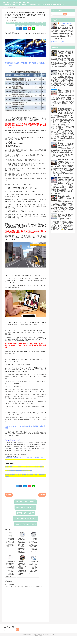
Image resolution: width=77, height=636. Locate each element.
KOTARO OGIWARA (65, 23)
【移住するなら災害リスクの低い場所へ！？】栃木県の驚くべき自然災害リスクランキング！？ (66, 92)
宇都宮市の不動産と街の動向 (23, 25)
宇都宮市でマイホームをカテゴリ (25, 501)
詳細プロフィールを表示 (57, 42)
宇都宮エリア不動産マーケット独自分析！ (16, 2)
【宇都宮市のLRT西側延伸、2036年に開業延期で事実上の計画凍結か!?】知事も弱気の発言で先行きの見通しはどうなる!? (66, 110)
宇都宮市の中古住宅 (22, 466)
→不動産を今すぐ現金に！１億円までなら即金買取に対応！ (18, 470)
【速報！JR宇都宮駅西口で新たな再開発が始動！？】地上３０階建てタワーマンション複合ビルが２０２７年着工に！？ (66, 180)
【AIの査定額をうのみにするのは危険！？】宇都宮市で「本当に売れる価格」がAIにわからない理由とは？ (66, 127)
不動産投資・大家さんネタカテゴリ (25, 524)
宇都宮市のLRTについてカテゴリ (25, 507)
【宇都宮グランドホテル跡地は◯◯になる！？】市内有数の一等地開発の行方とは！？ (66, 144)
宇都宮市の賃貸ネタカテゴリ (25, 513)
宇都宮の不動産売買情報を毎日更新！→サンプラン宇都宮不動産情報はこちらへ (25, 458)
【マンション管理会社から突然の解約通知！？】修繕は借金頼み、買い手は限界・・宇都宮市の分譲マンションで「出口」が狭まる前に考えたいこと (66, 73)
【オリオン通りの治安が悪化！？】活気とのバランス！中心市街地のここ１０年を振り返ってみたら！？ (66, 198)
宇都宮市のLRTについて (27, 22)
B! (25, 28)
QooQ (41, 635)
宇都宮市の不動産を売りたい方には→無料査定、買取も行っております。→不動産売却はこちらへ (25, 475)
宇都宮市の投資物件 (39, 466)
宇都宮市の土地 (31, 466)
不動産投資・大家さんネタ (38, 25)
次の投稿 (8, 494)
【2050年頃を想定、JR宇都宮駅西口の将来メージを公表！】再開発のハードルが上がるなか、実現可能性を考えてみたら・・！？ (66, 217)
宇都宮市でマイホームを (13, 22)
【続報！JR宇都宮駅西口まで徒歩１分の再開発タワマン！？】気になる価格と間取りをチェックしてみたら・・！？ (66, 162)
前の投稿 (42, 494)
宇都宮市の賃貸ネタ (40, 22)
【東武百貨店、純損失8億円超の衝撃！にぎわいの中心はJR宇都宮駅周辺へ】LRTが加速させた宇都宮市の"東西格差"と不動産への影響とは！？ (66, 53)
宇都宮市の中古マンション (11, 466)
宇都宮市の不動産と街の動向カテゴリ (25, 518)
